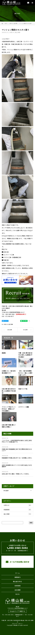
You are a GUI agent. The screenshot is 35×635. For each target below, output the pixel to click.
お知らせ (11, 32)
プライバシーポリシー (17, 623)
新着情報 (17, 510)
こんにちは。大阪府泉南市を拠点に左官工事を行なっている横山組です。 (17, 441)
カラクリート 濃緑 (23, 407)
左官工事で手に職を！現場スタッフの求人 (15, 474)
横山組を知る (17, 581)
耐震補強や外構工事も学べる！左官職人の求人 (17, 458)
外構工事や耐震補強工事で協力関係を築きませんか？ (17, 450)
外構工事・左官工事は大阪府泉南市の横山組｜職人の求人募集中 (17, 621)
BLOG (18, 594)
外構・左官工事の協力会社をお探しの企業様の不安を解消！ (25, 355)
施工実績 (17, 32)
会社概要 (18, 590)
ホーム (17, 573)
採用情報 (18, 586)
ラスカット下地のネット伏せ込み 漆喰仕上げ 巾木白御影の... (9, 409)
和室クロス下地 (22, 389)
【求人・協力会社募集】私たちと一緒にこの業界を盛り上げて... (25, 373)
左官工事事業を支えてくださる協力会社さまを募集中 (17, 466)
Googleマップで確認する (17, 611)
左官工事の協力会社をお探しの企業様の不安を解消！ (9, 391)
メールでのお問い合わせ (19, 562)
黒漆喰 (4, 353)
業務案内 (18, 577)
